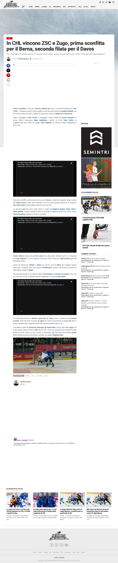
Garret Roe (51, 327)
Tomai (83, 258)
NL (50, 7)
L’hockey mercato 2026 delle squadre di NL (93, 219)
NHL (64, 7)
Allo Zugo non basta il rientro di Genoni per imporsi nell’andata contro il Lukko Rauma (98, 511)
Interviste (72, 7)
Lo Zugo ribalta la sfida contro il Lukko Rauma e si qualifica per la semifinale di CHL (71, 511)
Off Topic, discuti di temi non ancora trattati (96, 247)
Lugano (44, 7)
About (93, 7)
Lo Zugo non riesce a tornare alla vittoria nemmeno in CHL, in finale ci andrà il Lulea (18, 511)
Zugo (45, 376)
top (33, 376)
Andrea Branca (23, 59)
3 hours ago (90, 262)
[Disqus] (45, 410)
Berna (27, 376)
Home (31, 7)
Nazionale (57, 7)
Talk (79, 7)
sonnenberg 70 (86, 266)
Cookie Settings (59, 557)
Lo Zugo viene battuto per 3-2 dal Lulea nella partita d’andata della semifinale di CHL (45, 511)
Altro (86, 7)
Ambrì (37, 7)
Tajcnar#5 (84, 283)
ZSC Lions (39, 376)
